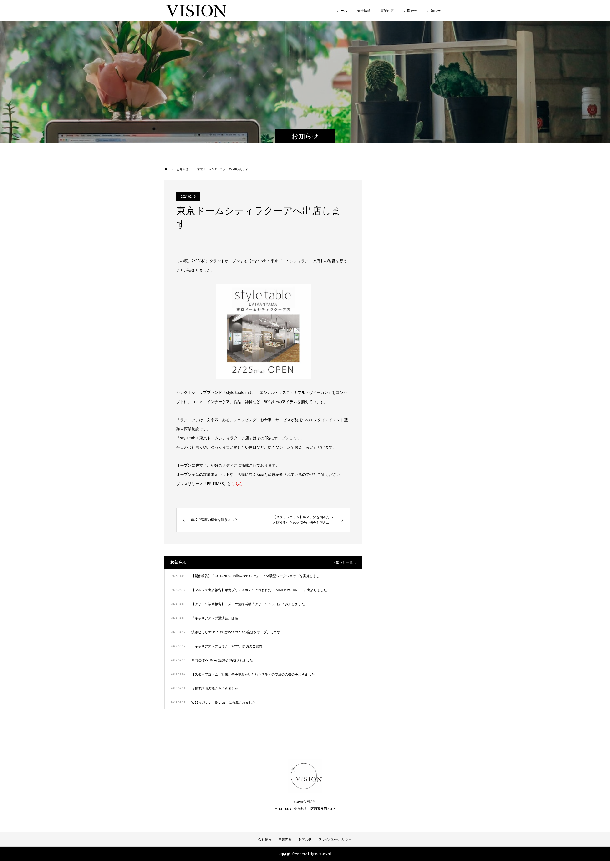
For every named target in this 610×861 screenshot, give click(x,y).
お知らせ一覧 (343, 562)
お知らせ (434, 10)
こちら (237, 483)
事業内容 (387, 10)
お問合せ (410, 10)
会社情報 (364, 10)
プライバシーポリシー (335, 839)
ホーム (342, 10)
